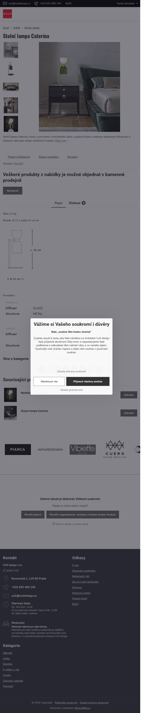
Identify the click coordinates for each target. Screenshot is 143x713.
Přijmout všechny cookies (87, 381)
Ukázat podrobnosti (71, 390)
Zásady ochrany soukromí (71, 371)
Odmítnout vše (49, 381)
